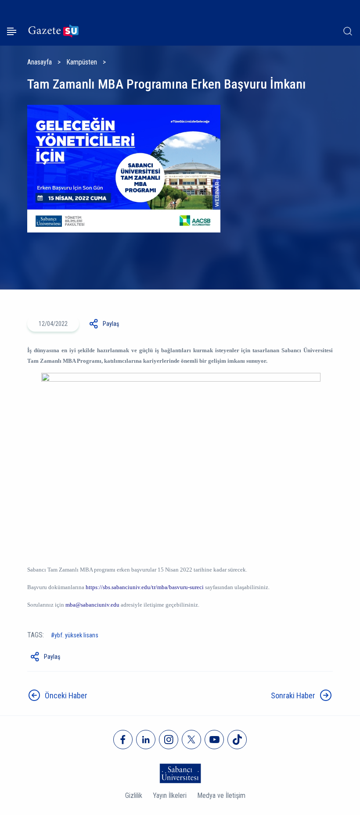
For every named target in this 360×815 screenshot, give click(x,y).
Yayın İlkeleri (170, 795)
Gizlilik (133, 795)
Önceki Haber (66, 695)
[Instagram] (168, 739)
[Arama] (347, 31)
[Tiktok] (237, 739)
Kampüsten (81, 62)
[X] (191, 739)
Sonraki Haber (293, 695)
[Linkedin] (145, 739)
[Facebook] (123, 739)
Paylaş (111, 323)
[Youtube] (214, 739)
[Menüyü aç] (11, 31)
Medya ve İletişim (221, 795)
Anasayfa (39, 62)
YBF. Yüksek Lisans (76, 635)
